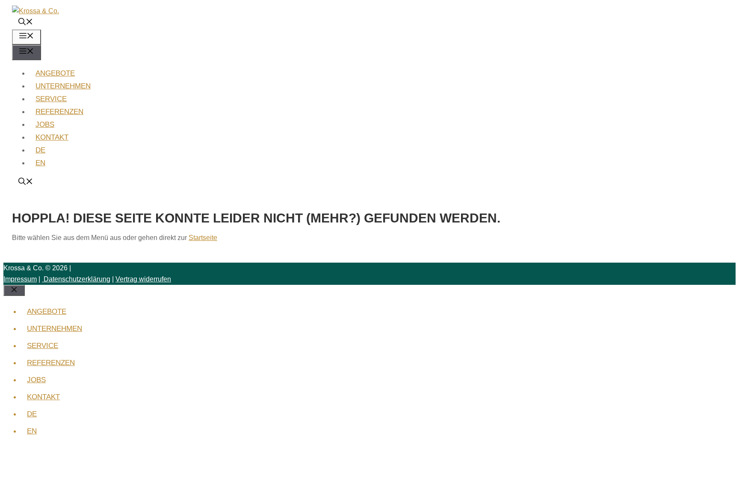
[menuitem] (40, 150)
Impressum (20, 279)
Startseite (203, 237)
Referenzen (59, 112)
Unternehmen (63, 86)
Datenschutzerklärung (76, 279)
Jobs (44, 124)
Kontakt (51, 137)
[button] (25, 23)
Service (51, 99)
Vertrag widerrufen (143, 279)
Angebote (55, 73)
